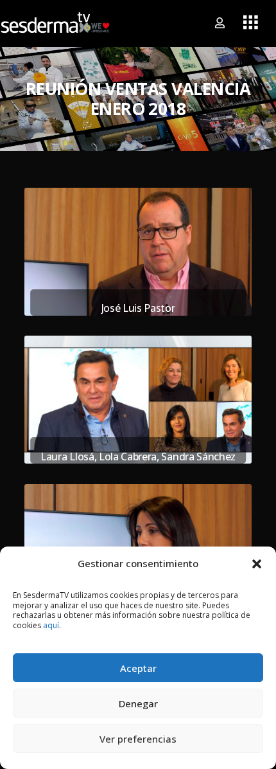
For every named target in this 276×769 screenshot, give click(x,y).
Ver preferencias (138, 738)
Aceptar (138, 668)
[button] (256, 563)
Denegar (138, 703)
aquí (51, 625)
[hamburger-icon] (250, 23)
